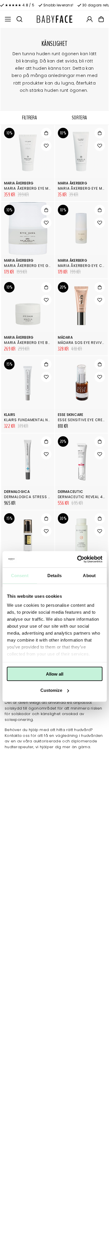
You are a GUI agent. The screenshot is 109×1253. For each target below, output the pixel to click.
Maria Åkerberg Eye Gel (28, 265)
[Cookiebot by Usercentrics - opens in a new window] (77, 559)
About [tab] (89, 575)
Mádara (65, 337)
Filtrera (29, 118)
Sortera (79, 118)
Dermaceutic (70, 491)
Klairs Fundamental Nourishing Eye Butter (48, 419)
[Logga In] (89, 19)
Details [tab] (54, 575)
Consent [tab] (19, 575)
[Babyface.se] (55, 19)
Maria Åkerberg (18, 183)
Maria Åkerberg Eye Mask (30, 188)
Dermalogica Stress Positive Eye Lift (42, 496)
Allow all (54, 673)
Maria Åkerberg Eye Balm (29, 342)
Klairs (9, 414)
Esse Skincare (70, 414)
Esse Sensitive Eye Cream (83, 419)
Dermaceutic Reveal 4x (81, 496)
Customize (51, 690)
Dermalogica (17, 491)
